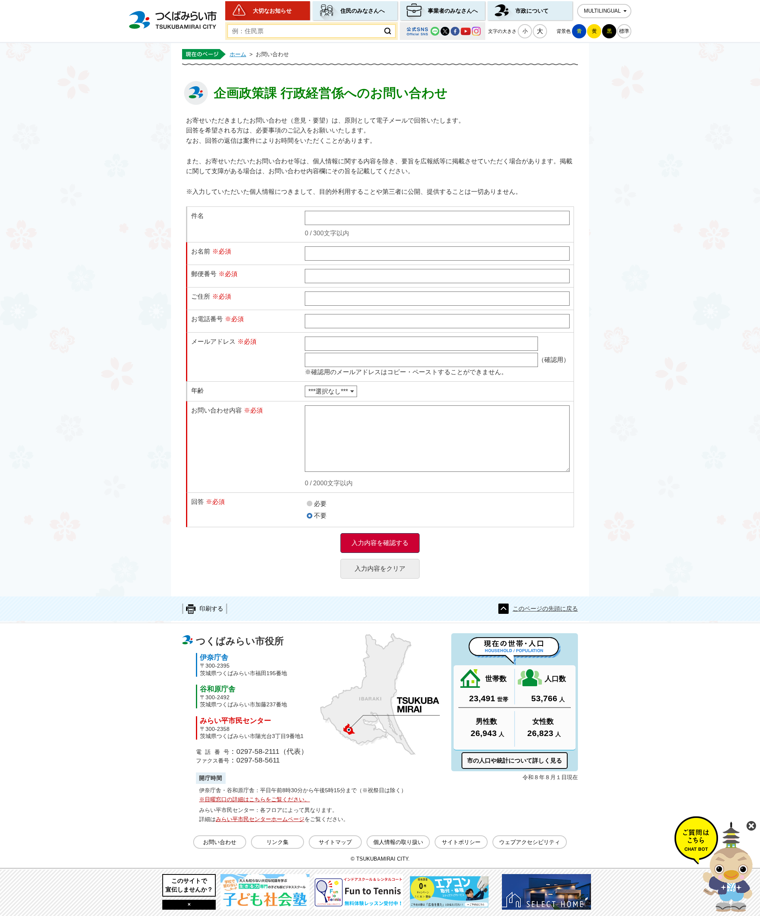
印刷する (211, 609)
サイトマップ (335, 842)
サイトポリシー (461, 842)
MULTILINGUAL (602, 11)
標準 (624, 31)
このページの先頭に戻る (545, 609)
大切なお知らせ (272, 11)
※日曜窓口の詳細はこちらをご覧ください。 (254, 799)
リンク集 (277, 842)
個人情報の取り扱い (398, 842)
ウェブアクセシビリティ (529, 842)
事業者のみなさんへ (453, 11)
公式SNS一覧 (442, 31)
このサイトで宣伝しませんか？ (189, 885)
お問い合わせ (219, 842)
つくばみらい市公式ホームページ (173, 20)
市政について (532, 11)
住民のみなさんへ (362, 11)
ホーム (238, 54)
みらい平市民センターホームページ (260, 819)
